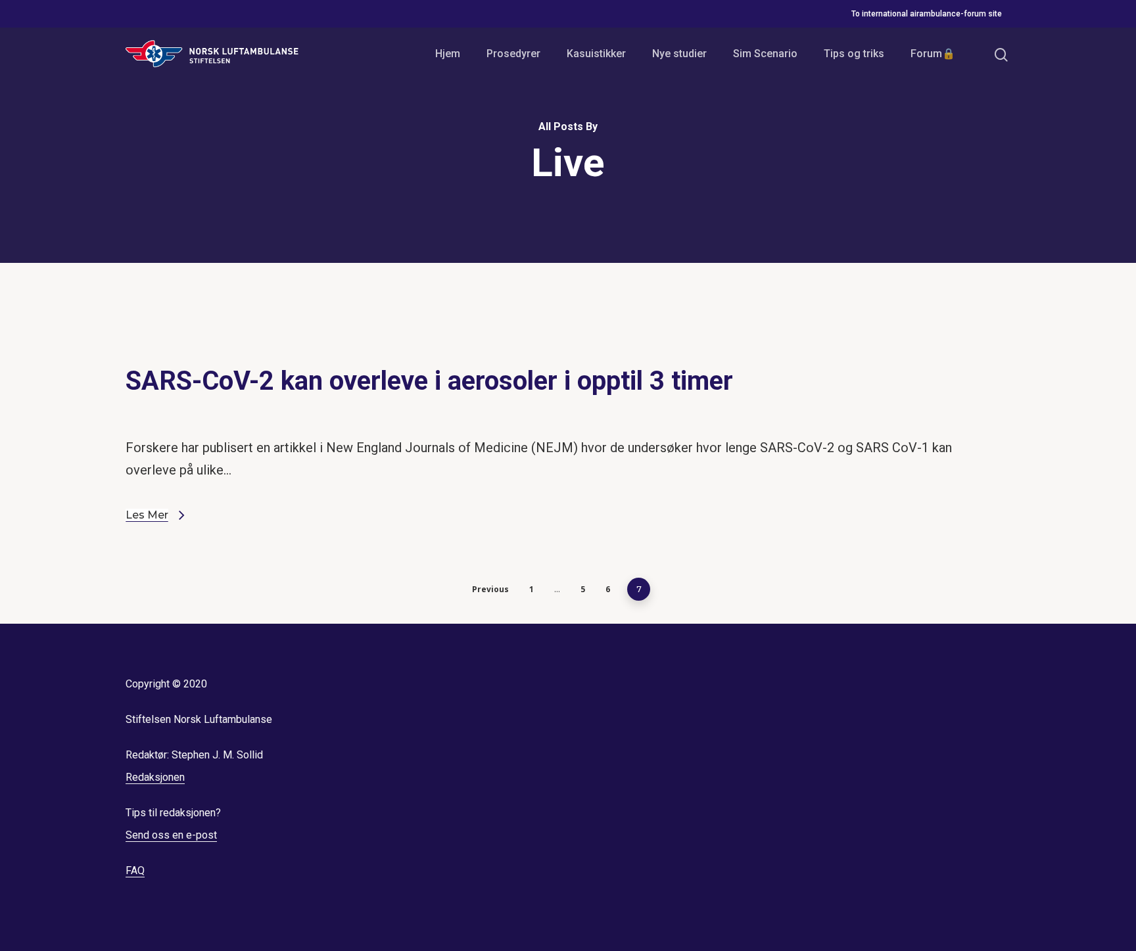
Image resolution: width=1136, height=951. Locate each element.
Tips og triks (854, 53)
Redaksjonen (155, 777)
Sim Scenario (765, 53)
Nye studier (679, 53)
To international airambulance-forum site (926, 13)
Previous (490, 589)
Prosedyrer (513, 53)
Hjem (447, 53)
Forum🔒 (933, 53)
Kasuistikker (596, 53)
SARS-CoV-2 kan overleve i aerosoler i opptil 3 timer (429, 380)
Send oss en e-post (171, 835)
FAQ (135, 870)
